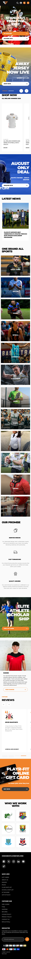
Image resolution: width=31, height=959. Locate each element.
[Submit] (27, 939)
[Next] (9, 704)
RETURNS (4, 912)
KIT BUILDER (5, 892)
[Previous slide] (21, 91)
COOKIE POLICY (6, 914)
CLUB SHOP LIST (7, 887)
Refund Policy (6, 922)
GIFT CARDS (5, 877)
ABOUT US (5, 880)
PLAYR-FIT (5, 139)
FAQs (3, 907)
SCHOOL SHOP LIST (7, 890)
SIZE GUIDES (5, 904)
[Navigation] (28, 3)
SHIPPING (5, 909)
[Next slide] (26, 91)
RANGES (4, 882)
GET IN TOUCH (6, 895)
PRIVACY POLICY (7, 917)
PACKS (4, 885)
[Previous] (3, 704)
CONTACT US (6, 919)
